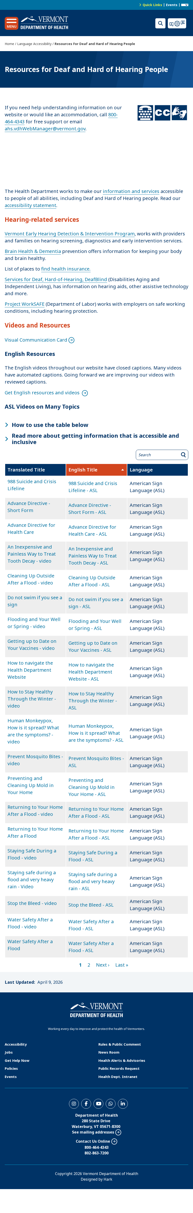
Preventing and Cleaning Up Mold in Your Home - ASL (91, 787)
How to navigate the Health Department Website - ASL (91, 672)
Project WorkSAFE (24, 304)
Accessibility (16, 1044)
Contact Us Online (93, 1141)
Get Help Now (17, 1060)
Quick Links (152, 5)
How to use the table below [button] (50, 425)
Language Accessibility (34, 43)
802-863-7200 (96, 1153)
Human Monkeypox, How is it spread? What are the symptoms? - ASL (96, 733)
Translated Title (26, 470)
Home (9, 43)
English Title (96, 470)
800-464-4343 (96, 1147)
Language (141, 470)
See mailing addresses (93, 1132)
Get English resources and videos (43, 392)
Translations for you (178, 23)
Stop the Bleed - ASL (91, 905)
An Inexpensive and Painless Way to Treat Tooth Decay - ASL (92, 556)
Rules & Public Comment (119, 1044)
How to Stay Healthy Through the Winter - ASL (92, 700)
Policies (11, 1068)
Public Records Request (119, 1068)
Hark (108, 1179)
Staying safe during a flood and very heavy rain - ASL (92, 881)
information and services (131, 191)
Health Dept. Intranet (117, 1076)
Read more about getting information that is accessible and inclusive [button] (95, 439)
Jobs (9, 1052)
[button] (11, 23)
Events (171, 5)
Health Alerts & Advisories (121, 1060)
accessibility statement (30, 205)
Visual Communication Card (36, 340)
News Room (108, 1052)
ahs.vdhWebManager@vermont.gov (45, 128)
